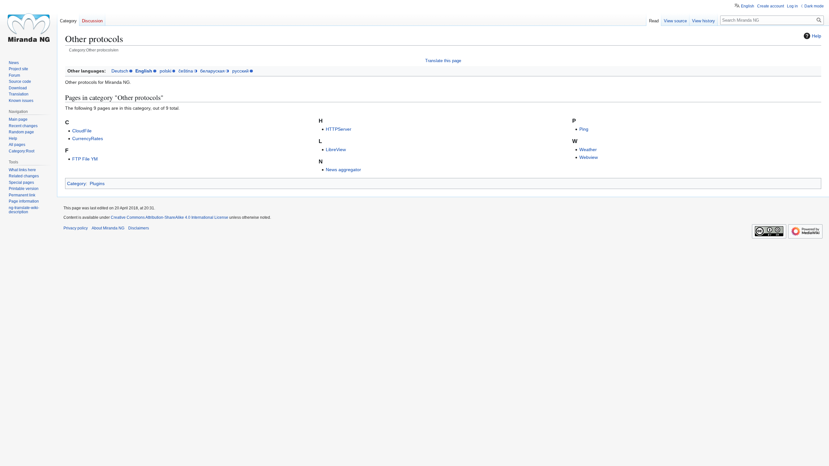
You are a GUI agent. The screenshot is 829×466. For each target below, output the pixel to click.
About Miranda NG (108, 228)
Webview (588, 157)
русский (240, 70)
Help (816, 36)
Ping (583, 129)
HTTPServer (338, 129)
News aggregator (343, 169)
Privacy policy (75, 228)
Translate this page (443, 60)
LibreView (336, 149)
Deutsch (119, 70)
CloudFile (82, 130)
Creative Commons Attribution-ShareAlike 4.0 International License (169, 217)
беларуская (212, 70)
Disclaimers (138, 228)
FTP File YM (85, 158)
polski (165, 70)
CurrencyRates (87, 138)
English (143, 70)
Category (76, 183)
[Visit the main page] (28, 26)
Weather (588, 149)
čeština (185, 70)
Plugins (97, 183)
